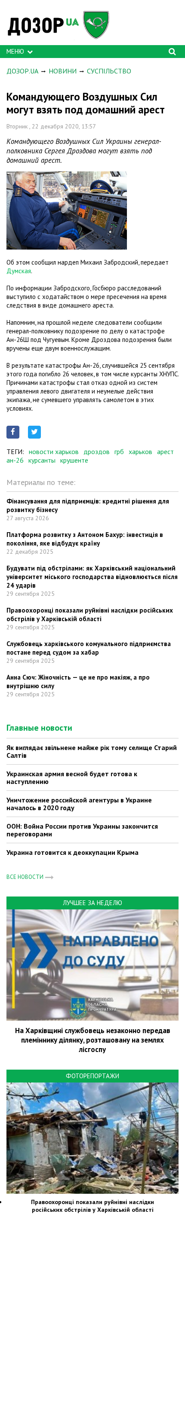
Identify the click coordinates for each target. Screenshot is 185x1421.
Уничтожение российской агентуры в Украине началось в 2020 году (79, 804)
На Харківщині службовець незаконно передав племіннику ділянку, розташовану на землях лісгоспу (92, 1040)
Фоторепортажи (92, 1076)
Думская (18, 271)
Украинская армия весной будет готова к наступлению (71, 777)
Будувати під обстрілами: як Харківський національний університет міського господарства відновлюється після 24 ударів (92, 576)
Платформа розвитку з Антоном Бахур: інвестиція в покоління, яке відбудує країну (84, 539)
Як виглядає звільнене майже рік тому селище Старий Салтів (91, 751)
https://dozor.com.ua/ (62, 24)
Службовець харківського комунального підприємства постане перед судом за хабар (88, 648)
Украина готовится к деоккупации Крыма (72, 852)
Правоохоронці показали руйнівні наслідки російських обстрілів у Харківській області (89, 614)
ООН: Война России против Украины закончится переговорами (82, 830)
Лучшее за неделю (92, 903)
